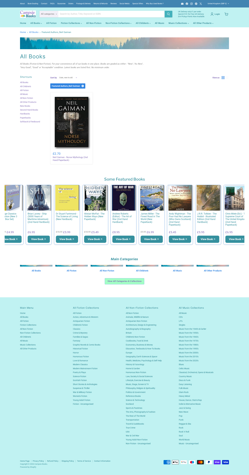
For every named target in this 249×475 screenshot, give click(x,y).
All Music (159, 23)
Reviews (114, 4)
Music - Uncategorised (189, 443)
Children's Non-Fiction (135, 337)
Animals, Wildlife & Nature (137, 317)
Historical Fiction (80, 348)
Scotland (130, 404)
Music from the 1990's (188, 348)
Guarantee (61, 4)
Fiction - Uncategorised (83, 404)
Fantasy (76, 341)
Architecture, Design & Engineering (141, 325)
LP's (180, 321)
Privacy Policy (38, 461)
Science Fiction (79, 376)
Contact (44, 4)
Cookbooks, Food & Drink (137, 341)
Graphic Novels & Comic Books (86, 345)
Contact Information (102, 461)
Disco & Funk (184, 380)
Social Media (125, 4)
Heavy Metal (184, 396)
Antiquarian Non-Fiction (136, 321)
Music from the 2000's (188, 353)
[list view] (227, 78)
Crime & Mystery (80, 333)
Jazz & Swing (185, 408)
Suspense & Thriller (81, 388)
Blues (181, 364)
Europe (129, 353)
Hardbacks (25, 114)
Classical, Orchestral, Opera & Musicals (196, 372)
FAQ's (52, 4)
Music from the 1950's (188, 333)
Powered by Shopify (28, 467)
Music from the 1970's (188, 341)
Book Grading (33, 4)
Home (23, 23)
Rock (181, 428)
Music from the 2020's (188, 360)
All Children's (142, 23)
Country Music (185, 376)
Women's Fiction (80, 396)
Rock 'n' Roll (184, 432)
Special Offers (137, 4)
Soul (181, 435)
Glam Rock (183, 392)
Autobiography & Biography (138, 329)
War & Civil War (132, 435)
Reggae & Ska (185, 424)
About (22, 4)
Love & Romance (80, 360)
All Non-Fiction (93, 23)
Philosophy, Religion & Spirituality (140, 388)
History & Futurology (135, 364)
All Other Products (202, 23)
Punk (181, 420)
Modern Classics (80, 364)
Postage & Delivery (83, 4)
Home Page (25, 461)
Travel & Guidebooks (135, 424)
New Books (25, 106)
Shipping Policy (68, 461)
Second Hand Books (29, 110)
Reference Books (133, 396)
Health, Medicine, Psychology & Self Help (144, 360)
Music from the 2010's (188, 356)
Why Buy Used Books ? (155, 4)
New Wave (183, 412)
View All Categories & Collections (124, 281)
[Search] (168, 14)
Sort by (53, 77)
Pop (180, 416)
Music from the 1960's (188, 337)
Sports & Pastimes (134, 408)
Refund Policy (52, 461)
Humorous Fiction (81, 356)
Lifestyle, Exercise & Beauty (138, 380)
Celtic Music (184, 368)
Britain (129, 333)
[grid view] (223, 78)
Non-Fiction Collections (118, 23)
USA (128, 432)
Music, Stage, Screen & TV (137, 384)
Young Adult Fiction (81, 400)
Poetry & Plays (79, 372)
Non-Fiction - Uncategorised (138, 443)
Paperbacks (25, 118)
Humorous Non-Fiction (136, 372)
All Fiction (51, 23)
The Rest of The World (135, 416)
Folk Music (183, 388)
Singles (182, 325)
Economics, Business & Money (139, 345)
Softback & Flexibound (30, 121)
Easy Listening (185, 384)
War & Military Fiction (82, 392)
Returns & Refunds (101, 4)
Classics (76, 329)
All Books (35, 23)
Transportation (132, 420)
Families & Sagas (80, 337)
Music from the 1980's (188, 345)
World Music (184, 439)
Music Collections (178, 23)
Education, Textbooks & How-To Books (143, 348)
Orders (70, 4)
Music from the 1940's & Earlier (192, 329)
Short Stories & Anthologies (85, 384)
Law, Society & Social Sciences (139, 376)
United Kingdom (217, 4)
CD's (181, 317)
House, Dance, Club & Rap (190, 400)
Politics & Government (136, 392)
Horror (76, 353)
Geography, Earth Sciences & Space (141, 356)
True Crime (130, 428)
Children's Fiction (80, 325)
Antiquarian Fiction (81, 321)
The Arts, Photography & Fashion (140, 412)
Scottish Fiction (80, 380)
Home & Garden (133, 368)
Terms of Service (84, 461)
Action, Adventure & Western (85, 317)
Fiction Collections (71, 23)
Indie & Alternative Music (190, 404)
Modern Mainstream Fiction (85, 368)
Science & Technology (135, 400)
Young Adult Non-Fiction (137, 439)
